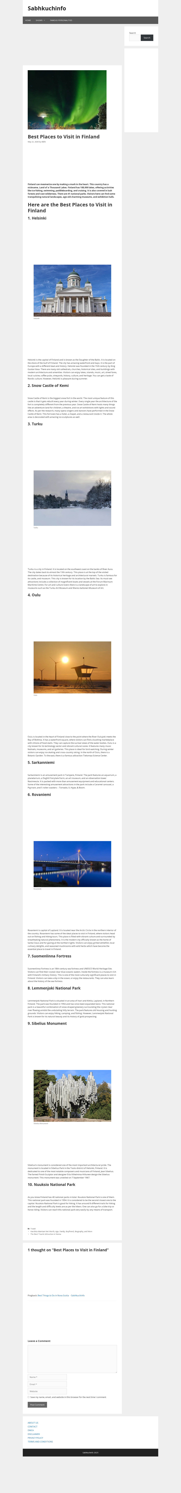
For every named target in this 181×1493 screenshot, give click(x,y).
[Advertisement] (69, 44)
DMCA (31, 1430)
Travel (33, 1228)
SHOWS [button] (39, 20)
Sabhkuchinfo (47, 8)
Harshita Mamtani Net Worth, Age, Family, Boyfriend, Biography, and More (61, 1231)
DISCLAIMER (34, 1434)
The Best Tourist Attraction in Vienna (45, 1234)
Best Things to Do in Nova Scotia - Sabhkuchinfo (61, 1295)
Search (132, 32)
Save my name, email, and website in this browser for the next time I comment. (68, 1397)
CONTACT (32, 1426)
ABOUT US (33, 1422)
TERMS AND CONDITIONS (40, 1441)
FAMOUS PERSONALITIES (61, 20)
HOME (28, 20)
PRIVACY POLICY (35, 1437)
